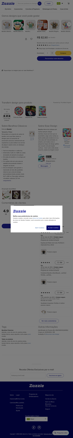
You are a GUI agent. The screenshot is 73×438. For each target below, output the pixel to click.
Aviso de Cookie (37, 218)
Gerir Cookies (39, 228)
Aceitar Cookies (53, 228)
